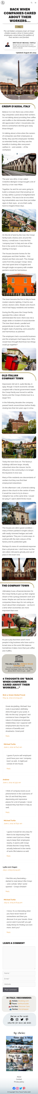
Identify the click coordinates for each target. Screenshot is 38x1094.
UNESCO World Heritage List (23, 665)
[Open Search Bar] (31, 2)
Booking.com (23, 1001)
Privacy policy (19, 1082)
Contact (19, 1079)
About (19, 1077)
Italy (19, 26)
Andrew (6, 780)
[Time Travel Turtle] (3, 2)
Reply (8, 736)
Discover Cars (24, 1006)
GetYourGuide (23, 1004)
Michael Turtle (10, 744)
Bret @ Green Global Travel (14, 695)
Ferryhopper (24, 1009)
